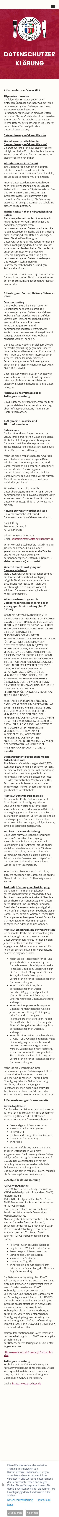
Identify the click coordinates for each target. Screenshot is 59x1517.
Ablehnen (32, 1512)
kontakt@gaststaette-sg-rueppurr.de (32, 539)
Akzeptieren (15, 1512)
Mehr (10, 1504)
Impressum (44, 1500)
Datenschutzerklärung (20, 1500)
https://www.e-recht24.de (26, 1383)
